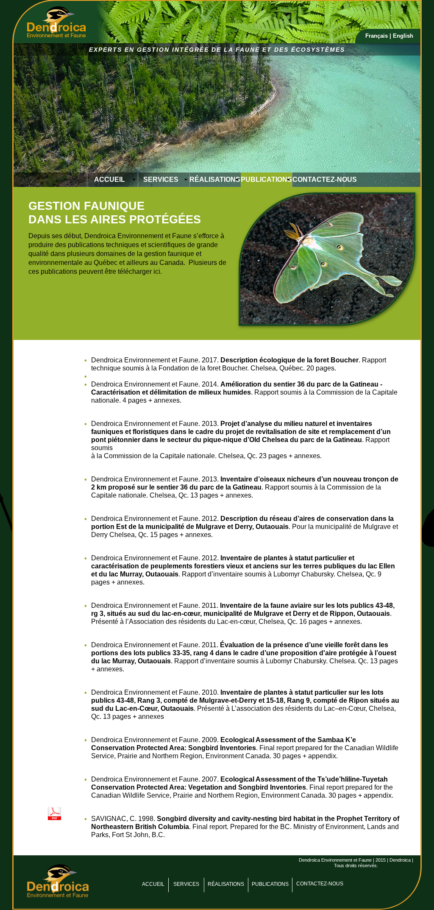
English (403, 36)
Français (377, 36)
